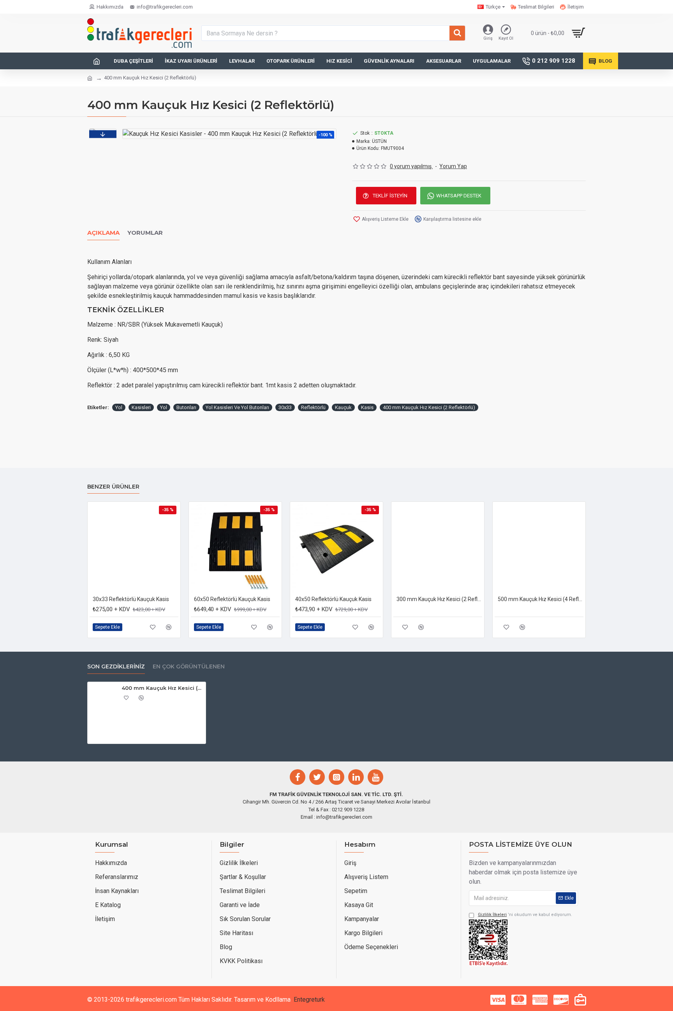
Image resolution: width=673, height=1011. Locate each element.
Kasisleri (141, 407)
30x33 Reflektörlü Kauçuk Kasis (131, 599)
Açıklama (103, 232)
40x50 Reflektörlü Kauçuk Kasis (333, 599)
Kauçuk (343, 407)
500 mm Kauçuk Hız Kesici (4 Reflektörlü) (540, 599)
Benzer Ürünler (113, 487)
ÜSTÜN (379, 141)
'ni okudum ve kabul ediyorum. (525, 914)
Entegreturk (309, 999)
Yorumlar (145, 232)
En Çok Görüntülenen (189, 666)
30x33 (285, 407)
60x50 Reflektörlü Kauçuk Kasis (232, 599)
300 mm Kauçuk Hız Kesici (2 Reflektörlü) (439, 599)
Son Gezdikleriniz (116, 666)
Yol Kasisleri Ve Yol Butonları (237, 407)
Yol (118, 407)
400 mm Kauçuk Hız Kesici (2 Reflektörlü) (429, 407)
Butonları (186, 407)
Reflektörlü (313, 407)
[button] (102, 134)
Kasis (367, 407)
